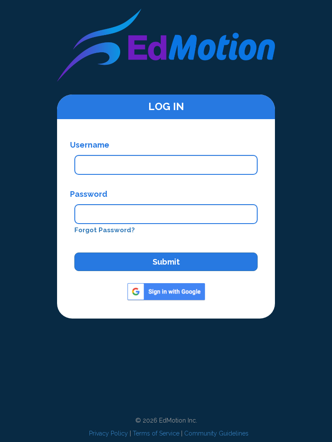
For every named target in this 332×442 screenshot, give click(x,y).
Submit (166, 261)
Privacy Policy (108, 433)
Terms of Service (156, 433)
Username (89, 144)
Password (88, 194)
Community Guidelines (216, 433)
